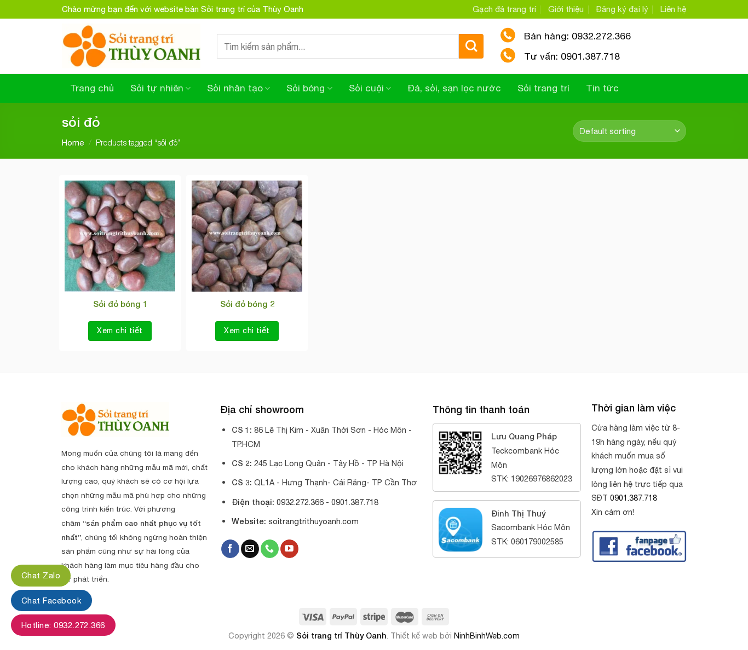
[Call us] (270, 548)
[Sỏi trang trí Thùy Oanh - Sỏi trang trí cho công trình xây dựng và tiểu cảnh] (131, 46)
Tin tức (602, 88)
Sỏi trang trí (543, 88)
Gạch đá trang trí (504, 9)
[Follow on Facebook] (230, 548)
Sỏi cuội (366, 88)
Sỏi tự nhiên (156, 88)
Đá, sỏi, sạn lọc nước (454, 88)
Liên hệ (673, 9)
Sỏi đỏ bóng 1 (120, 304)
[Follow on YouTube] (289, 548)
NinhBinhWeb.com (487, 635)
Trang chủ (92, 88)
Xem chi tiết (119, 330)
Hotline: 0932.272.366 (63, 625)
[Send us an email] (250, 548)
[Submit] (471, 46)
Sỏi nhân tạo (235, 88)
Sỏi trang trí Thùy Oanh (341, 635)
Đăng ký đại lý (622, 9)
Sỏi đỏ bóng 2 (247, 304)
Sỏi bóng (305, 88)
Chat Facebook (51, 600)
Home (73, 142)
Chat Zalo (40, 575)
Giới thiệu (566, 9)
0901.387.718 (633, 497)
